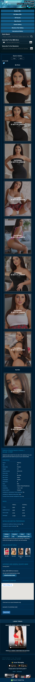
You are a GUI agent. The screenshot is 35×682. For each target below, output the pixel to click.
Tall (13, 536)
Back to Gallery (17, 56)
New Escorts (17, 21)
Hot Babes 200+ (18, 14)
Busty (22, 534)
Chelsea (6, 534)
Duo (29, 534)
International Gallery (17, 31)
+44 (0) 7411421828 (29, 3)
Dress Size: (5, 473)
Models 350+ (17, 11)
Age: (4, 464)
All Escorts (17, 17)
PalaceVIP (32, 6)
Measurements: (6, 471)
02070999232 (15, 571)
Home (14, 671)
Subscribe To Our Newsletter (10, 46)
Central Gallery (17, 24)
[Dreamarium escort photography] (12, 677)
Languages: (5, 479)
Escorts (6, 536)
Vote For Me (5, 61)
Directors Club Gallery (17, 28)
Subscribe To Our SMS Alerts (10, 40)
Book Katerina (18, 680)
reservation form (9, 575)
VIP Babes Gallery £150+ (24, 536)
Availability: (5, 488)
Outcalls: (5, 486)
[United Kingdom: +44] (4, 42)
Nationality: (5, 467)
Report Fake (6, 612)
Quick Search (6, 34)
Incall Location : (6, 490)
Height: (4, 469)
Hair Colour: (5, 475)
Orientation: (5, 481)
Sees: (4, 483)
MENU (2, 1)
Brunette (14, 534)
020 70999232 (31, 1)
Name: (4, 462)
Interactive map (17, 602)
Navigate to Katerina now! (10, 607)
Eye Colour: (5, 477)
